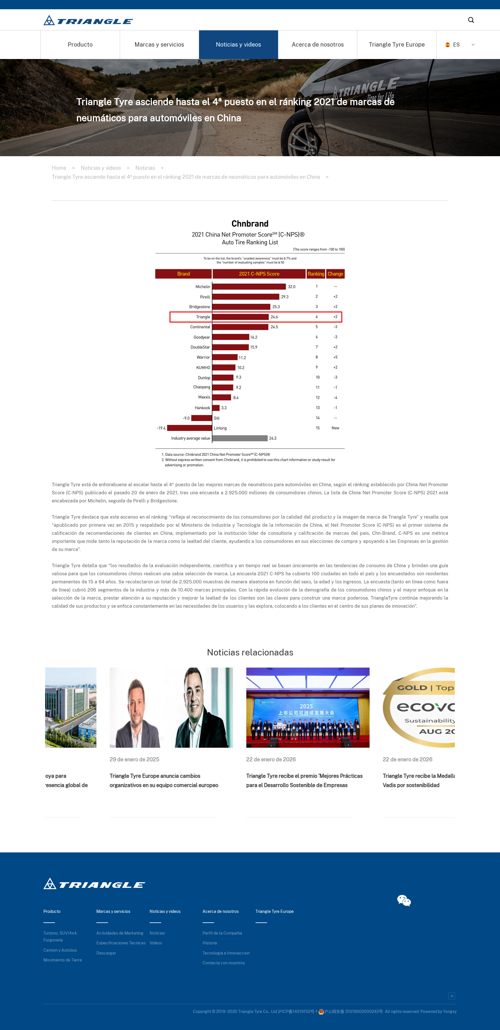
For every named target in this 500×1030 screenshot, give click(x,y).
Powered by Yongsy (438, 1011)
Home (63, 168)
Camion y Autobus (60, 950)
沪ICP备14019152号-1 (297, 1011)
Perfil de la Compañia (222, 933)
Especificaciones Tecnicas (121, 943)
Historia (210, 943)
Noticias (149, 168)
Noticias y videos (238, 44)
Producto (80, 44)
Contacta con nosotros (224, 963)
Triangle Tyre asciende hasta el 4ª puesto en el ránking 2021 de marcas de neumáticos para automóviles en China (190, 177)
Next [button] (452, 737)
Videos (156, 943)
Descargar (106, 953)
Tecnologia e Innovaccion (226, 953)
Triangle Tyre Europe (397, 44)
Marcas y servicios (159, 44)
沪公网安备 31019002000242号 (353, 1011)
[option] (113, 737)
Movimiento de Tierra (62, 960)
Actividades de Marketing (120, 933)
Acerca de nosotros (318, 44)
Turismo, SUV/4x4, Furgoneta (60, 937)
